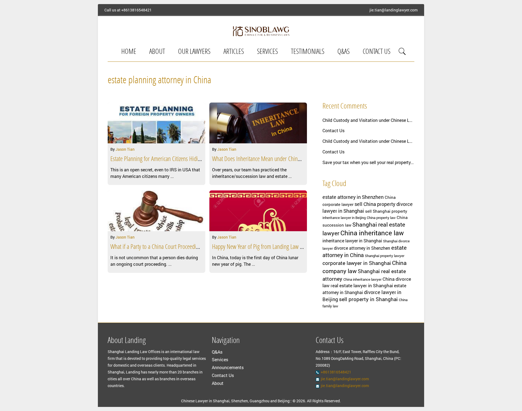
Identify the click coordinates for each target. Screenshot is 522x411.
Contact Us (376, 52)
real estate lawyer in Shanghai (362, 285)
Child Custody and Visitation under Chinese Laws (368, 120)
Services (267, 52)
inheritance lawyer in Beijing (344, 217)
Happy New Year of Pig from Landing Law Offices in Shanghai (276, 247)
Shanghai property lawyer (384, 255)
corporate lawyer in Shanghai (356, 262)
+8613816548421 (136, 10)
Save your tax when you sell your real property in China (368, 162)
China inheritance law (372, 232)
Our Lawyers (194, 52)
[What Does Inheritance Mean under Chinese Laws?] (258, 123)
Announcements (228, 367)
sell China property (375, 204)
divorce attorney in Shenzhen (362, 248)
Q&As (343, 52)
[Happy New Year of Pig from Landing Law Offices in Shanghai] (258, 210)
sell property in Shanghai (368, 299)
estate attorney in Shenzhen (353, 197)
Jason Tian (125, 149)
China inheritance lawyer (362, 279)
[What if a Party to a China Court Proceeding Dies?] (156, 210)
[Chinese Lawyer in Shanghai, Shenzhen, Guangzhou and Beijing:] (261, 31)
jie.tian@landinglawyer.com (393, 10)
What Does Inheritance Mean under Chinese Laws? (265, 159)
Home (128, 52)
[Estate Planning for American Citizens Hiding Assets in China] (156, 123)
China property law (381, 217)
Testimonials (307, 52)
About (157, 52)
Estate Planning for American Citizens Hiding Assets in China (173, 159)
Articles (233, 52)
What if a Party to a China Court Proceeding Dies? (162, 247)
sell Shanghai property (386, 211)
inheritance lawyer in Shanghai (352, 240)
